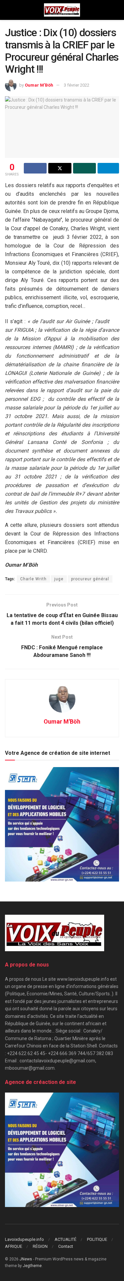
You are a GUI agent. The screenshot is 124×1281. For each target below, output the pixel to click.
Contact (65, 1246)
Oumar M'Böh (39, 85)
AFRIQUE (13, 1246)
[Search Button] (116, 10)
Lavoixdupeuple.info (24, 1239)
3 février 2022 (76, 85)
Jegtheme (32, 1265)
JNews (26, 1259)
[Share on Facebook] (35, 168)
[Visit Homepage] (62, 10)
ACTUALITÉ (65, 1239)
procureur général (90, 579)
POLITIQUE (97, 1239)
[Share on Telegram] (108, 168)
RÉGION (40, 1246)
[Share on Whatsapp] (84, 168)
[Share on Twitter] (59, 168)
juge (58, 579)
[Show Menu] (8, 10)
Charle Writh (33, 579)
